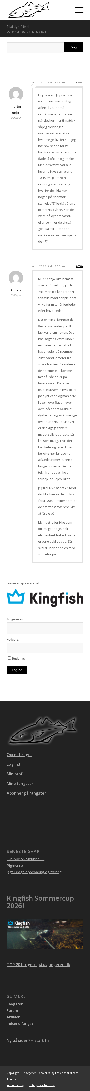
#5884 (79, 266)
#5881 (79, 82)
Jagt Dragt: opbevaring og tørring (34, 871)
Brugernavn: (15, 619)
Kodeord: (13, 639)
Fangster (15, 1004)
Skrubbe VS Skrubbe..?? (25, 858)
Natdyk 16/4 (18, 26)
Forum (12, 1010)
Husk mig (18, 658)
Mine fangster (20, 783)
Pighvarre (15, 865)
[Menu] (76, 10)
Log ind (17, 670)
